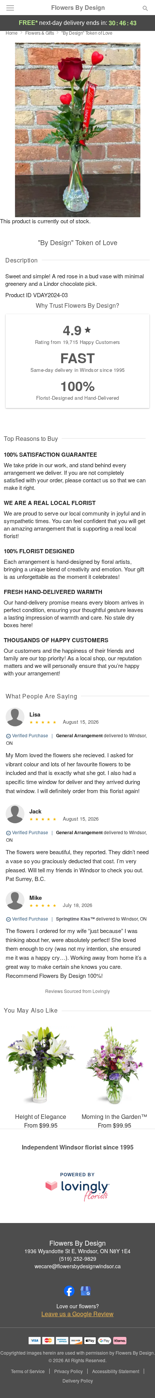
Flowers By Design (78, 8)
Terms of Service (28, 1371)
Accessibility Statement (115, 1371)
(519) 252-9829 (77, 1258)
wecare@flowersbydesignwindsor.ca (78, 1266)
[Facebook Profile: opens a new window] (69, 1291)
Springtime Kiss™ (75, 918)
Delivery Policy (77, 1380)
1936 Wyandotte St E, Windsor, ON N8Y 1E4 (77, 1251)
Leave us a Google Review (77, 1314)
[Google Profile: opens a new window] (86, 1291)
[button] (139, 1381)
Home (12, 32)
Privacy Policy (68, 1371)
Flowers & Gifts (39, 32)
